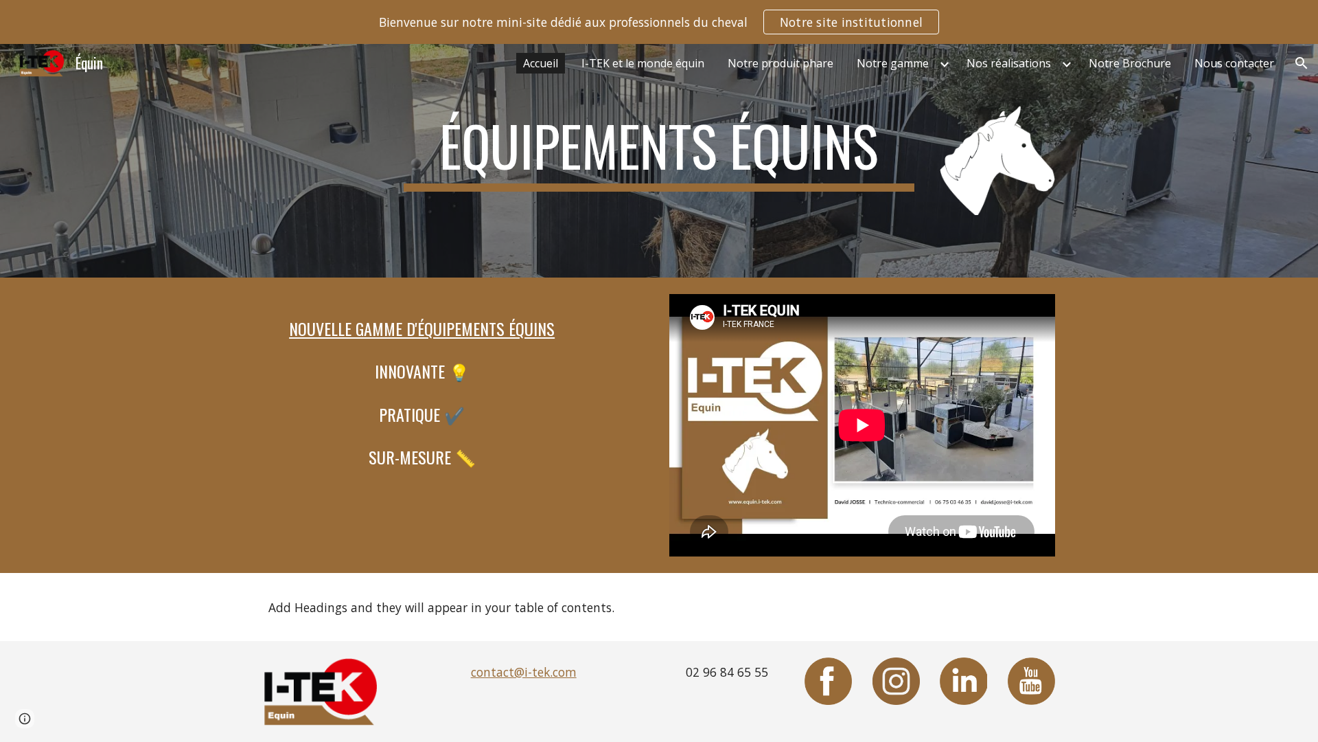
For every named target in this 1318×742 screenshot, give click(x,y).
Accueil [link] (540, 63)
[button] (1301, 63)
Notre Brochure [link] (1130, 63)
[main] (659, 151)
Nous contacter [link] (1234, 63)
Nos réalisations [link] (1009, 63)
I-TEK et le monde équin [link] (642, 63)
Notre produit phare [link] (780, 63)
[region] (659, 22)
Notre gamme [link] (893, 63)
